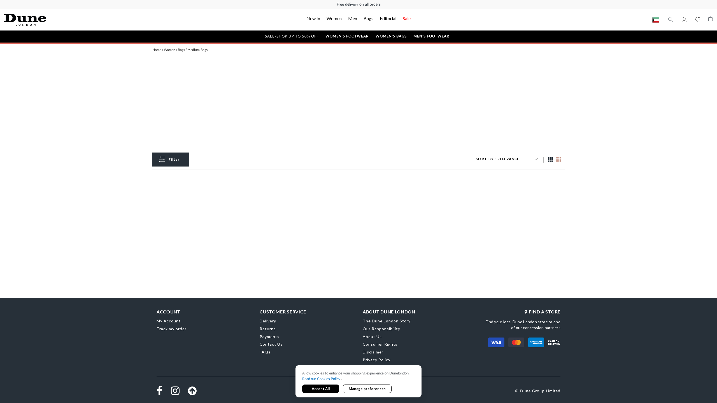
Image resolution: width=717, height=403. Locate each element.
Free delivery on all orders (359, 4)
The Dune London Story (387, 320)
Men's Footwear (431, 36)
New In (313, 18)
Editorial (388, 18)
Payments (270, 336)
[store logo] (75, 20)
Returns (268, 328)
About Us (372, 336)
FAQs (265, 352)
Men (352, 18)
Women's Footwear (347, 36)
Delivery (268, 320)
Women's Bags (391, 36)
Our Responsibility (381, 328)
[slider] (64, 194)
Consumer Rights (380, 344)
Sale (407, 18)
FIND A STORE (544, 311)
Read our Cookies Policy (321, 379)
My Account (684, 19)
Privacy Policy (376, 359)
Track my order (172, 328)
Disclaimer (373, 352)
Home (156, 49)
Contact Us (271, 344)
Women (334, 18)
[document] (358, 382)
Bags (368, 18)
